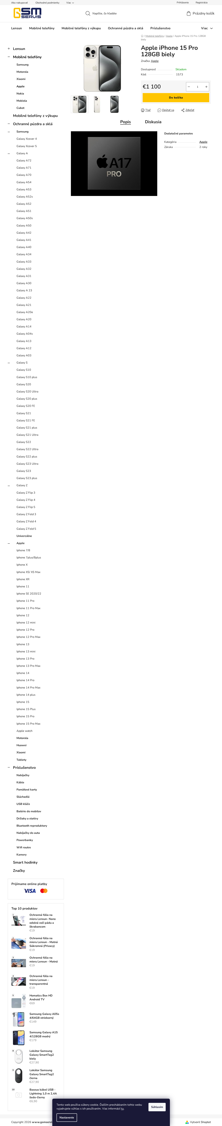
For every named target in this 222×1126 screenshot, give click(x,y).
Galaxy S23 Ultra (27, 464)
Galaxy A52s (24, 197)
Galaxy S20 (23, 384)
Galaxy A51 (23, 211)
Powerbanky (24, 840)
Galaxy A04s (24, 334)
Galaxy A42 (23, 233)
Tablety (21, 760)
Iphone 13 (22, 644)
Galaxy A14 (23, 326)
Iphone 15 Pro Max (28, 724)
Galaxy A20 (23, 319)
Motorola (22, 72)
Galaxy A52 (23, 204)
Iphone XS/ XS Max (28, 572)
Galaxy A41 (23, 240)
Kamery (21, 855)
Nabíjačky (22, 775)
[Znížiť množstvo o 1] (188, 86)
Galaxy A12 (23, 348)
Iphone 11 (22, 586)
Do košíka (176, 98)
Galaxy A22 (23, 298)
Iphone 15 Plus (26, 709)
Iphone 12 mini (25, 623)
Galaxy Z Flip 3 (25, 493)
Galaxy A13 (23, 341)
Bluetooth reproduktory (31, 826)
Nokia (20, 94)
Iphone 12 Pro (25, 630)
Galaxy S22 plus (26, 457)
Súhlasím (157, 1107)
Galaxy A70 (23, 175)
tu (122, 1109)
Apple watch (24, 731)
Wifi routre (23, 847)
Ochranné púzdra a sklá (32, 123)
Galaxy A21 (23, 305)
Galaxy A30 (23, 283)
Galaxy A (22, 153)
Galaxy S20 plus (26, 399)
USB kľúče (23, 804)
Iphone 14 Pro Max (28, 688)
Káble (20, 782)
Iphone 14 (22, 673)
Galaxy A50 (23, 226)
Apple (20, 86)
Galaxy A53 (23, 189)
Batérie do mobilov (28, 811)
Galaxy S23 (23, 471)
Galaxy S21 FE (25, 420)
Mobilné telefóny (27, 57)
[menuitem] (16, 28)
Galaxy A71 (23, 168)
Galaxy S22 (23, 442)
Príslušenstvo (24, 767)
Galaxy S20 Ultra (27, 392)
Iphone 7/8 (23, 550)
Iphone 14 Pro (25, 680)
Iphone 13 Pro (25, 659)
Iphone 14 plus (25, 695)
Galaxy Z (21, 485)
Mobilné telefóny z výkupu (35, 115)
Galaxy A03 (23, 355)
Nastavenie (66, 1118)
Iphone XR (22, 579)
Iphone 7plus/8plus (28, 557)
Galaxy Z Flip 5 (25, 507)
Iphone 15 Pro (25, 716)
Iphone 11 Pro (25, 601)
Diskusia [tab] (153, 122)
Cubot (20, 108)
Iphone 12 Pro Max (28, 637)
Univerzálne (24, 536)
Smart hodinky (25, 862)
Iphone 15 (22, 702)
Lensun (19, 48)
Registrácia (201, 2)
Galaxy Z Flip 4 (25, 500)
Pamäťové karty (26, 790)
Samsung (22, 65)
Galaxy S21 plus (26, 428)
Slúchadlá (22, 797)
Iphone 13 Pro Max (28, 666)
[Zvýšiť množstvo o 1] (206, 86)
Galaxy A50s (24, 218)
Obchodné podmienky (47, 2)
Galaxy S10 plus (26, 377)
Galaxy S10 (23, 370)
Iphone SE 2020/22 (28, 594)
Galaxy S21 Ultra (27, 435)
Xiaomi (20, 79)
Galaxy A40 (23, 247)
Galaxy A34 (23, 254)
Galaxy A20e (24, 312)
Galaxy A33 (23, 262)
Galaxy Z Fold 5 (26, 529)
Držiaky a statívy (27, 818)
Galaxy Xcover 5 (26, 146)
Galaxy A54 (23, 182)
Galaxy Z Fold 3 (26, 514)
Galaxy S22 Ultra (27, 449)
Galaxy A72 (23, 160)
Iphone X (22, 565)
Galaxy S (22, 363)
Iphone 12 (22, 615)
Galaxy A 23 (24, 290)
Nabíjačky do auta (28, 833)
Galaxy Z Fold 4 (26, 521)
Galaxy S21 (23, 413)
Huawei (21, 745)
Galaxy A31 (23, 276)
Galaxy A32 (23, 269)
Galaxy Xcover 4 (26, 139)
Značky (19, 870)
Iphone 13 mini (25, 651)
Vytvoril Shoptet (200, 1122)
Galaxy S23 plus (26, 478)
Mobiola (21, 101)
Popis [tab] (125, 122)
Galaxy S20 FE (25, 406)
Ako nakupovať (19, 2)
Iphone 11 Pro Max (28, 608)
